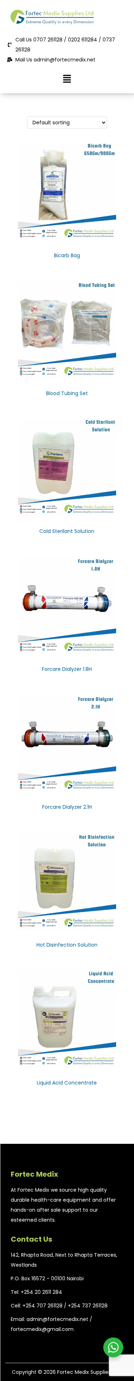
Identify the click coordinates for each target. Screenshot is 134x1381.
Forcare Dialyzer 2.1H (67, 807)
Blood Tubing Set (67, 393)
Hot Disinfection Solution (67, 944)
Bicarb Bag (67, 255)
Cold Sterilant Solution (66, 531)
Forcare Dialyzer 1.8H (67, 669)
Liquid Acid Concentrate (67, 1082)
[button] (67, 79)
